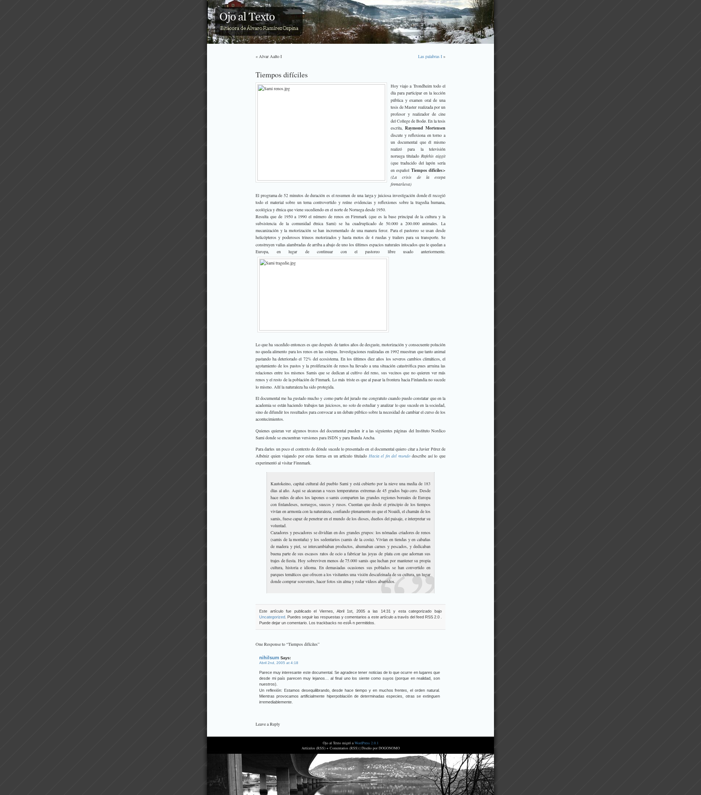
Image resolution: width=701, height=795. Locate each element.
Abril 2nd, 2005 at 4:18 (278, 663)
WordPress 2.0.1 (367, 742)
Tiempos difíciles (282, 74)
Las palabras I (430, 56)
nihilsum (269, 657)
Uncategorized (272, 617)
